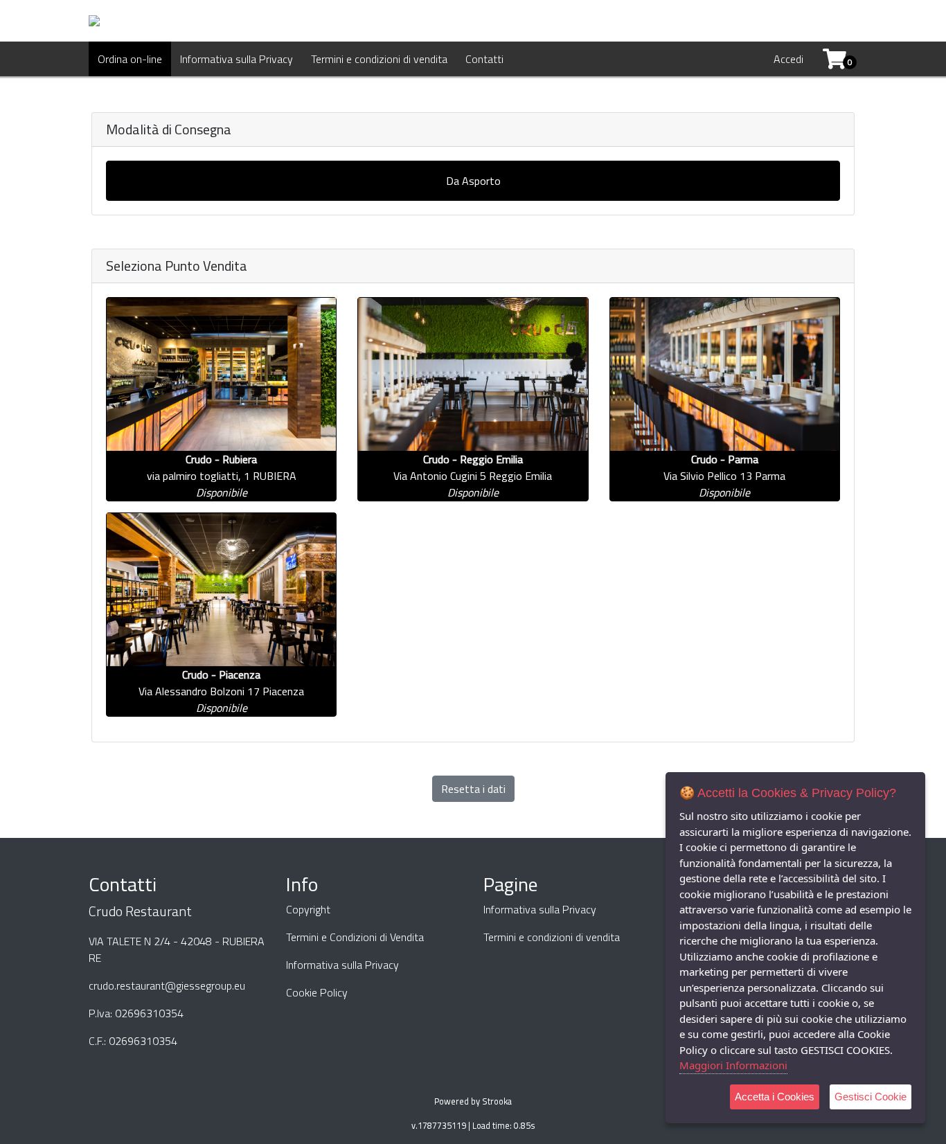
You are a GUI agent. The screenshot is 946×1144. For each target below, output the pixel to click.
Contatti (484, 59)
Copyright (308, 909)
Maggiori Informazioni (733, 1065)
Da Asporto (473, 180)
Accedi (788, 59)
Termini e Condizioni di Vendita (355, 937)
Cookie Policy (317, 992)
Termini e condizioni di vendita (379, 59)
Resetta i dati (473, 788)
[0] (829, 59)
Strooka (497, 1101)
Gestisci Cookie (871, 1096)
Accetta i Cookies (774, 1096)
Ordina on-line (130, 59)
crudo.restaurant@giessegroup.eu (167, 985)
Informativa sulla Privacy (236, 59)
